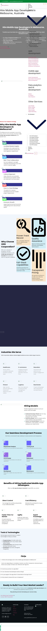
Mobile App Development (35, 34)
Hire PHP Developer (33, 144)
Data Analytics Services (34, 37)
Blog (29, 150)
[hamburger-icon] (44, 3)
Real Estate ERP (33, 31)
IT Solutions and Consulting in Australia (35, 41)
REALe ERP (30, 7)
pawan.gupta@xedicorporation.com (30, 617)
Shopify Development (34, 46)
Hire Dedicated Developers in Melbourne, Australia (35, 44)
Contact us (30, 148)
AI (28, 8)
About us (30, 5)
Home (29, 4)
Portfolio (30, 147)
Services (14, 610)
